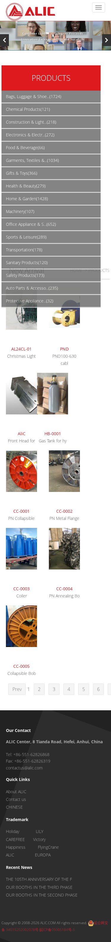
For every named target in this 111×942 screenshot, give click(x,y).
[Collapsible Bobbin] (21, 633)
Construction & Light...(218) (31, 122)
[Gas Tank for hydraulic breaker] (52, 401)
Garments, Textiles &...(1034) (32, 160)
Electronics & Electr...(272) (30, 135)
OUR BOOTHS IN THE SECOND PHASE (42, 895)
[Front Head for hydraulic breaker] (21, 401)
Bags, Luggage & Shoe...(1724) (33, 96)
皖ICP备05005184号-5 (57, 929)
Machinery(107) (20, 211)
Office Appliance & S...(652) (31, 224)
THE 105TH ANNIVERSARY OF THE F (39, 879)
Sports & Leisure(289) (26, 237)
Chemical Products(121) (28, 109)
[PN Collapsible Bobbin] (21, 478)
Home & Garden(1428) (27, 198)
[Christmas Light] (21, 316)
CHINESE (14, 807)
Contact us (16, 799)
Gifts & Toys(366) (21, 173)
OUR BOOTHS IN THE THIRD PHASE (39, 887)
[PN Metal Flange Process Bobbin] (64, 478)
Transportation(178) (24, 250)
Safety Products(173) (25, 275)
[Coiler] (21, 556)
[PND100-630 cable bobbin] (64, 316)
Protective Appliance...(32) (29, 301)
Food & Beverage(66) (25, 147)
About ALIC (16, 791)
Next (106, 40)
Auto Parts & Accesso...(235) (32, 288)
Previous (4, 40)
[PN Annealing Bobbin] (64, 556)
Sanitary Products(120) (27, 262)
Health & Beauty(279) (26, 186)
